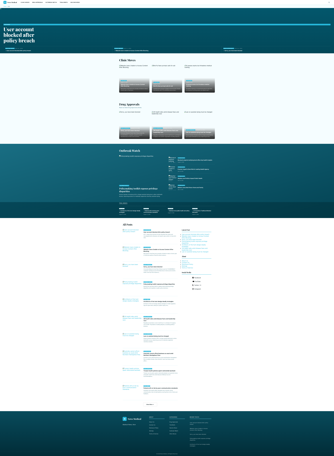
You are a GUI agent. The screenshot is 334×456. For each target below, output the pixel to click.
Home (4, 6)
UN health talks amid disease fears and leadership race (165, 131)
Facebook (197, 278)
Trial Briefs (64, 2)
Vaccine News (75, 2)
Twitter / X (197, 285)
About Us (185, 261)
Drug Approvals (37, 2)
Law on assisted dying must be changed (198, 132)
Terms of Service (187, 268)
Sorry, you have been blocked (233, 50)
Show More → (150, 404)
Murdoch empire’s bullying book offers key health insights (195, 160)
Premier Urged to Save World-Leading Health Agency (193, 169)
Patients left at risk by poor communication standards (151, 211)
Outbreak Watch (51, 2)
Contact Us (185, 262)
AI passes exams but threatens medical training (197, 85)
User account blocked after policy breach (19, 35)
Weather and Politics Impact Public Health (190, 178)
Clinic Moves (25, 2)
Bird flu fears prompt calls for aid (163, 86)
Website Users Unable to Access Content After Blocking (132, 50)
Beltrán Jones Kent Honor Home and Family (190, 187)
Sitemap (184, 266)
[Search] (329, 2)
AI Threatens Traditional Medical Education (201, 211)
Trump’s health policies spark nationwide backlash (159, 371)
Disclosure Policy (187, 264)
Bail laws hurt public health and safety (179, 210)
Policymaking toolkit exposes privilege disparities (159, 284)
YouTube (197, 281)
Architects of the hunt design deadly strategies (129, 211)
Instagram (197, 289)
